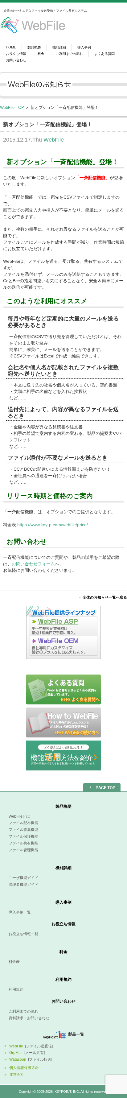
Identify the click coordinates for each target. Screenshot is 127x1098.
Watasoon (17, 1059)
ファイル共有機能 (23, 843)
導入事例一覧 (20, 912)
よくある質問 (104, 54)
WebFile (53, 140)
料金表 (14, 962)
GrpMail (16, 1053)
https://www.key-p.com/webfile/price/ (52, 524)
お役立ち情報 (16, 54)
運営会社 (16, 1074)
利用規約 (63, 979)
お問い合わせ (16, 60)
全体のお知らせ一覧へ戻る (105, 597)
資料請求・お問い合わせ (29, 1018)
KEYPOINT (63, 1091)
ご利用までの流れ (69, 54)
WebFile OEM (63, 647)
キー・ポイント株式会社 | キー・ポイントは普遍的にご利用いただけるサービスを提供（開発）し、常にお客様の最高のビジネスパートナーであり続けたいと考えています (29, 26)
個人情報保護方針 (24, 1068)
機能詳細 (59, 47)
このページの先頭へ (102, 787)
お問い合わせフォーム (33, 563)
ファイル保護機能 (23, 836)
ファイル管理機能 (23, 850)
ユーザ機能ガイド (23, 878)
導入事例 (84, 47)
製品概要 (34, 47)
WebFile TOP (12, 107)
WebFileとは (19, 816)
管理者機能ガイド (23, 884)
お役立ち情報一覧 (23, 934)
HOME (11, 47)
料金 (41, 54)
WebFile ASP (63, 626)
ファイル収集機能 (23, 830)
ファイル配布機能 (23, 823)
